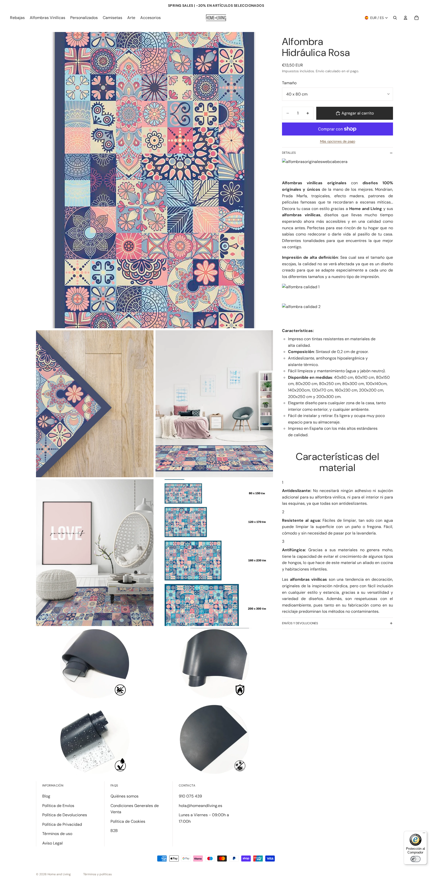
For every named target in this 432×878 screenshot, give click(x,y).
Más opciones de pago (337, 141)
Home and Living (59, 874)
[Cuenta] (405, 17)
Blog (46, 796)
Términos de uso (57, 833)
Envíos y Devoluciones (300, 623)
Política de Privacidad (62, 824)
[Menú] (424, 834)
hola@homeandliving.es (200, 805)
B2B (114, 830)
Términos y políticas (97, 874)
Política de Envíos (58, 805)
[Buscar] (395, 17)
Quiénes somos (124, 796)
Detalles (289, 153)
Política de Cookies (127, 821)
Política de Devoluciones (64, 815)
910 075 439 (190, 796)
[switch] (415, 859)
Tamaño (289, 83)
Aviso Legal (52, 843)
